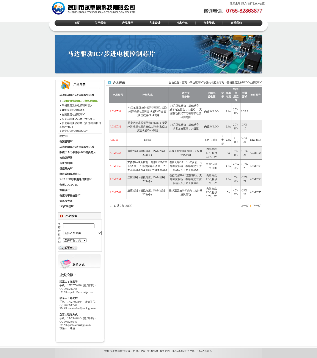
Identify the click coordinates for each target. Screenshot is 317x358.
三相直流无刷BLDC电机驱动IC (80, 100)
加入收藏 (259, 3)
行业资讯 (209, 22)
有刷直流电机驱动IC (73, 114)
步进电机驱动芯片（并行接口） (80, 119)
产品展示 (127, 22)
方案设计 (154, 22)
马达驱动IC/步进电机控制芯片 (207, 82)
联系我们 (236, 22)
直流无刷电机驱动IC (73, 109)
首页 (77, 22)
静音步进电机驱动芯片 (75, 130)
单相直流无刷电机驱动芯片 (77, 105)
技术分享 (182, 22)
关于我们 (100, 22)
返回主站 (235, 3)
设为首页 (247, 3)
